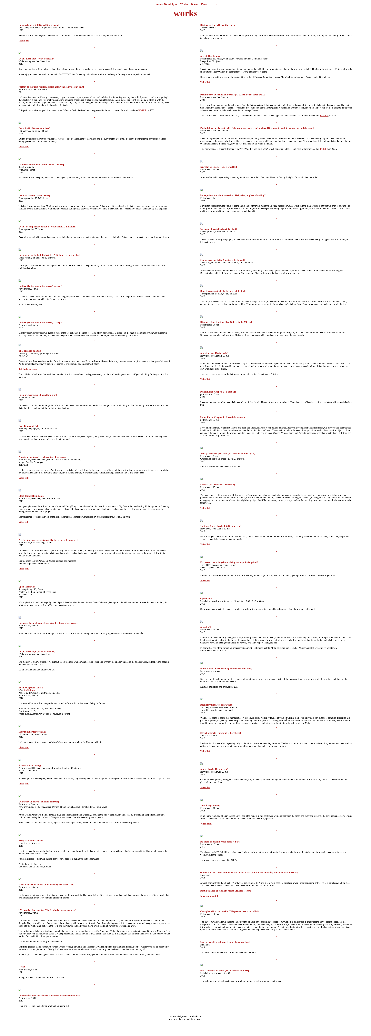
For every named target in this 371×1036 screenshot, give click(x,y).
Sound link (24, 40)
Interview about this (210, 896)
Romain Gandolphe (165, 4)
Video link (24, 146)
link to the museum (28, 369)
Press (204, 4)
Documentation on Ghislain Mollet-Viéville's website (225, 890)
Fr (216, 4)
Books (194, 4)
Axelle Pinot (29, 690)
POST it (142, 110)
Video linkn (206, 823)
